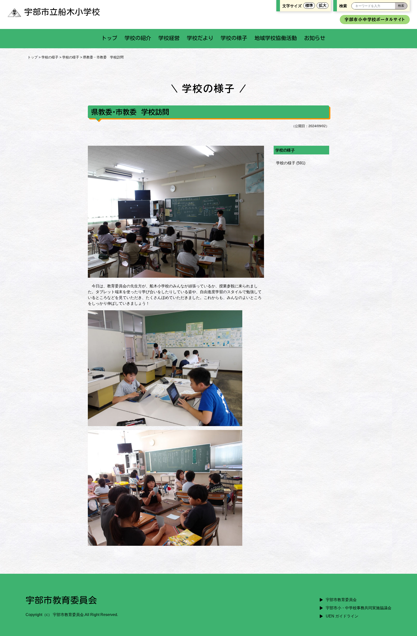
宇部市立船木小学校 (62, 12)
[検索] (401, 6)
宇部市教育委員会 (341, 600)
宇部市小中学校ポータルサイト (375, 19)
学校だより (200, 38)
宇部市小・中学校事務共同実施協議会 (358, 608)
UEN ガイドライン (342, 616)
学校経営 (169, 38)
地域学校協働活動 (275, 38)
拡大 (323, 5)
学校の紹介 (138, 38)
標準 (309, 5)
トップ (109, 38)
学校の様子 (234, 38)
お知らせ (314, 38)
